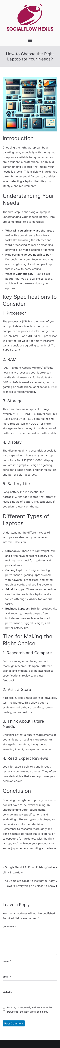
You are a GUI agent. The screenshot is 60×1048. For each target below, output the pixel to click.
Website (7, 992)
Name (7, 961)
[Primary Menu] (30, 40)
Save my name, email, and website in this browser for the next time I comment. (29, 1009)
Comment (9, 926)
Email (7, 976)
